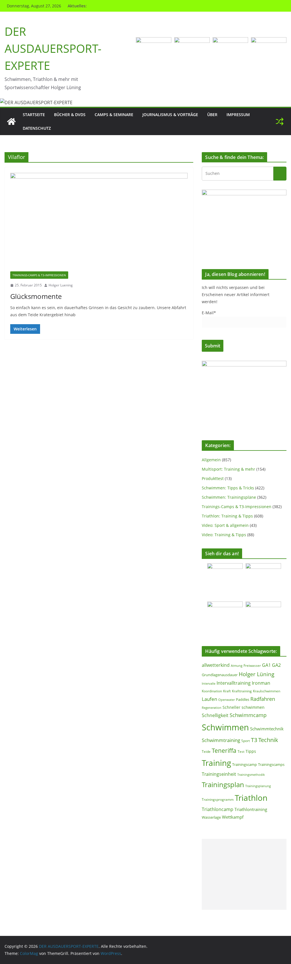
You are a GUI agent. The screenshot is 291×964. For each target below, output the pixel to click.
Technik (268, 740)
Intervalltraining (234, 683)
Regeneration (211, 708)
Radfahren (262, 698)
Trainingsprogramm (218, 799)
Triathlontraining (250, 809)
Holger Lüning (256, 674)
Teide (206, 751)
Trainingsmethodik (251, 774)
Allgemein (211, 459)
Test (241, 751)
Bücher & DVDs (70, 114)
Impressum (238, 114)
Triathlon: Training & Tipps (227, 516)
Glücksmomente (36, 296)
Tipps (251, 751)
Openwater (226, 699)
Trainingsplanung (258, 786)
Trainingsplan (223, 784)
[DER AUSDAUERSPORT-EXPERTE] (11, 121)
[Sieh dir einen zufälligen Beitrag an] (279, 121)
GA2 (276, 665)
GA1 (266, 665)
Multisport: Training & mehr (228, 469)
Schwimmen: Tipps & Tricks (228, 488)
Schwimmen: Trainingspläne (229, 497)
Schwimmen (225, 727)
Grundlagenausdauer (220, 674)
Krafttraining (242, 691)
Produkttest (213, 478)
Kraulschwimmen (266, 691)
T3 (254, 740)
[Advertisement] (244, 874)
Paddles (242, 699)
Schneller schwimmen (244, 707)
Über (212, 114)
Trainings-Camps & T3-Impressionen (39, 275)
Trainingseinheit (219, 774)
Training (216, 762)
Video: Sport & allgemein (225, 525)
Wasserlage (211, 817)
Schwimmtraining (221, 740)
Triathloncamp (217, 809)
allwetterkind (216, 665)
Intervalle (208, 684)
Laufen (209, 698)
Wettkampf (233, 817)
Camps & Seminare (114, 114)
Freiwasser (252, 665)
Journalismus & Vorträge (170, 114)
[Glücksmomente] (99, 222)
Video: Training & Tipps (224, 534)
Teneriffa (224, 750)
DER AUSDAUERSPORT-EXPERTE (53, 48)
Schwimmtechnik (267, 729)
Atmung (236, 665)
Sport (245, 740)
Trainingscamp (244, 764)
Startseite (34, 114)
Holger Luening (61, 285)
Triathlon (251, 797)
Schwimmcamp (248, 715)
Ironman (261, 683)
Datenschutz (37, 128)
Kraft (227, 691)
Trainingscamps (271, 764)
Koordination (212, 691)
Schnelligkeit (215, 715)
